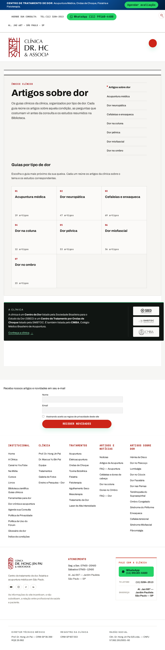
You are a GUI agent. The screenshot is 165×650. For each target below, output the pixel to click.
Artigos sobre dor (119, 87)
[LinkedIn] (33, 587)
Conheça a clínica (20, 332)
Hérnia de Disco (138, 457)
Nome (45, 395)
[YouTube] (11, 587)
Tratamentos (45, 471)
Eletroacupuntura (78, 459)
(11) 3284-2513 (55, 16)
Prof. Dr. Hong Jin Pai (50, 453)
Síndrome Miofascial (141, 524)
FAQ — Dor (106, 496)
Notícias (104, 457)
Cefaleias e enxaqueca (120, 114)
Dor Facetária (137, 480)
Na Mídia (13, 471)
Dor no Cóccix (137, 474)
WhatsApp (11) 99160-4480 (93, 16)
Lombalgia (135, 469)
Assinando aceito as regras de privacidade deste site (72, 416)
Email (45, 405)
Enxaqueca (136, 513)
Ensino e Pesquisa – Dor (52, 482)
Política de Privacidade (20, 515)
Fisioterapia (75, 482)
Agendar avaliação (141, 5)
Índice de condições (19, 536)
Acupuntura (75, 453)
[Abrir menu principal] (153, 43)
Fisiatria (73, 477)
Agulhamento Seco (79, 488)
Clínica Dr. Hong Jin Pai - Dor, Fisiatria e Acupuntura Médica (27, 47)
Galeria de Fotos (47, 477)
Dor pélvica (113, 132)
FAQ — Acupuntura (110, 469)
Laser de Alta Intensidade (82, 506)
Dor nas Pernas (138, 486)
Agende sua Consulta (19, 509)
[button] (162, 15)
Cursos (12, 477)
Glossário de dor (17, 531)
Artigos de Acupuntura (111, 463)
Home (11, 453)
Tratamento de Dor (79, 500)
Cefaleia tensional (139, 519)
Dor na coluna (115, 123)
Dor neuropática (116, 105)
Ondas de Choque (79, 465)
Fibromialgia (136, 530)
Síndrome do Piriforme (142, 507)
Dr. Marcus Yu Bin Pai (50, 459)
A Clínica (12, 459)
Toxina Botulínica (78, 471)
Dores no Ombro (109, 490)
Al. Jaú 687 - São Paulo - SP (26, 25)
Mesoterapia (75, 494)
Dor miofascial (115, 141)
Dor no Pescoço (138, 463)
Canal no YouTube (17, 465)
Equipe (42, 465)
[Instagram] (18, 587)
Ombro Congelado (140, 501)
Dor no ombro (115, 150)
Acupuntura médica (118, 96)
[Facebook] (26, 587)
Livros (11, 482)
